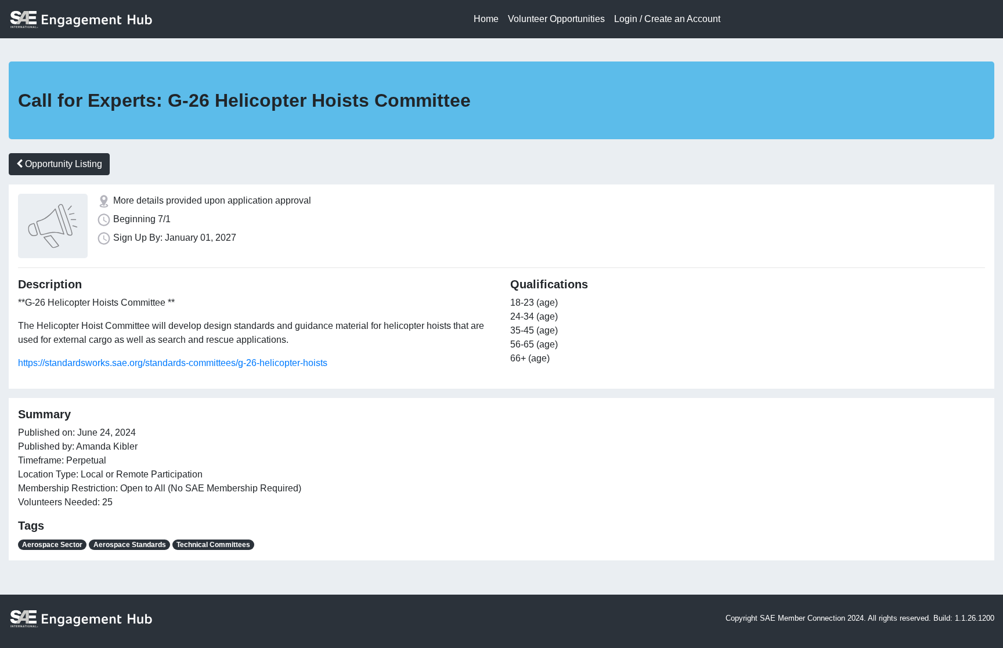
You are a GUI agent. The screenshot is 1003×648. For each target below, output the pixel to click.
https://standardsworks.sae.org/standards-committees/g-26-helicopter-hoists (172, 363)
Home (486, 19)
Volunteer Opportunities (556, 19)
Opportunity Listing (62, 164)
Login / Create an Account (667, 19)
